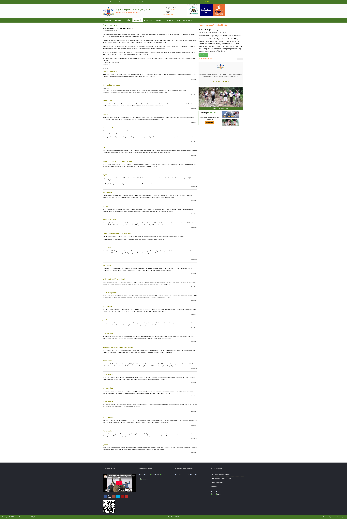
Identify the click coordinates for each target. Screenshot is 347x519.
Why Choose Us (187, 20)
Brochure (150, 2)
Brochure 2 (158, 2)
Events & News (148, 20)
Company (159, 20)
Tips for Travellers (140, 2)
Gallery (129, 20)
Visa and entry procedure (125, 2)
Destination (118, 20)
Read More (194, 79)
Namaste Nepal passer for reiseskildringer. (201, 2)
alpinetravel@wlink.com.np (110, 30)
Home (178, 20)
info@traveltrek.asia (168, 14)
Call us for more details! (168, 9)
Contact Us (169, 20)
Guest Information (111, 2)
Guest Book (137, 20)
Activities (108, 20)
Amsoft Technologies (338, 517)
